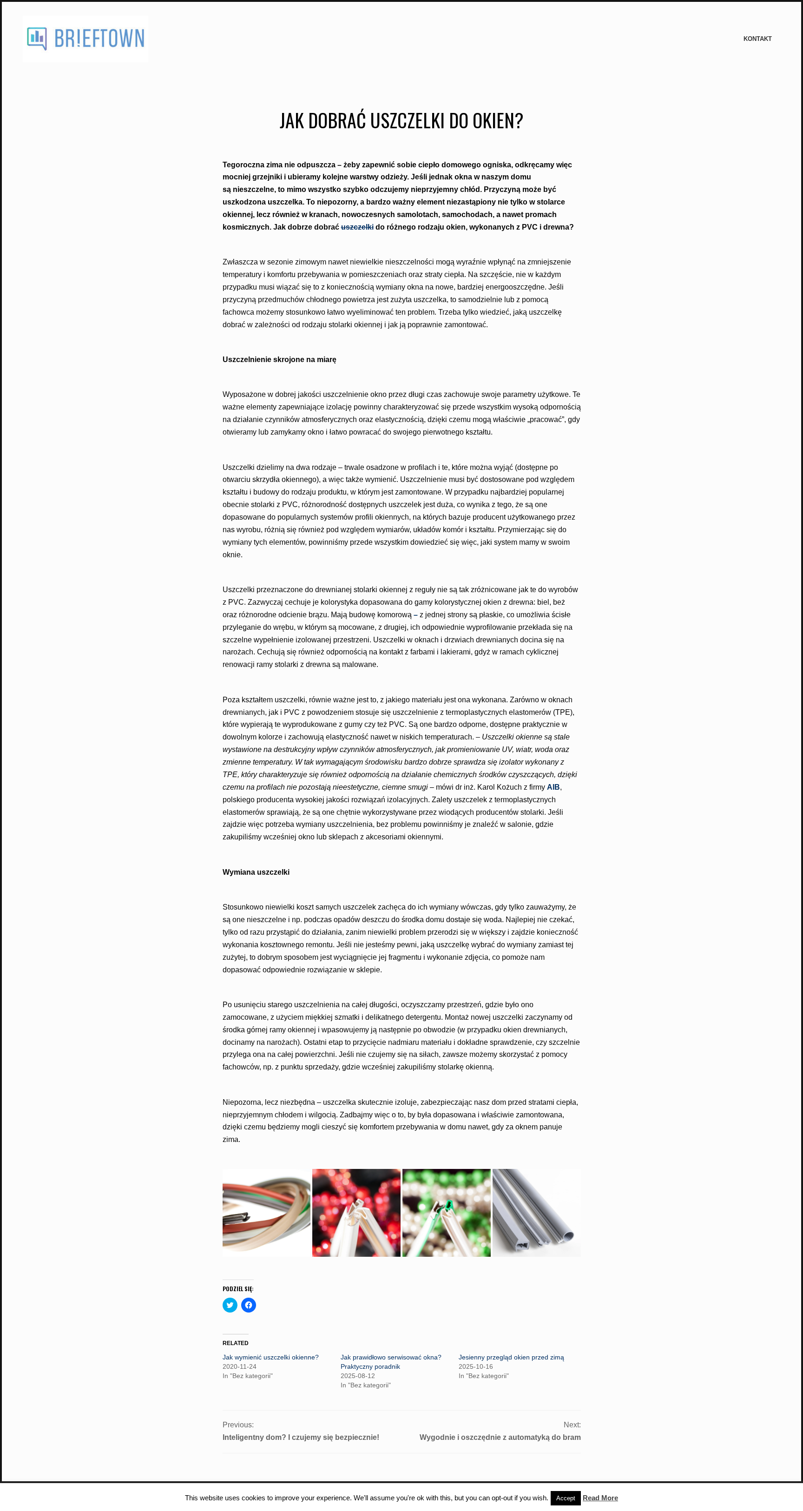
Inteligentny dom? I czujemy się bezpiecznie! (301, 1437)
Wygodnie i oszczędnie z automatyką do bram (500, 1437)
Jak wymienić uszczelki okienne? (271, 1357)
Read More (600, 1498)
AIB (553, 787)
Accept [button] (565, 1498)
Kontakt (758, 38)
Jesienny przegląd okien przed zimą (511, 1357)
